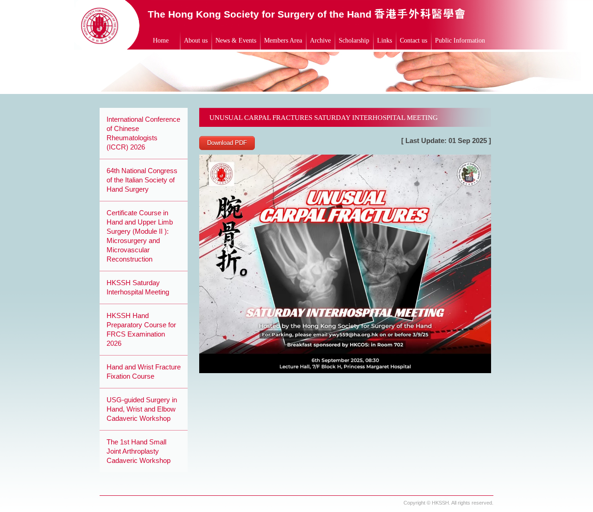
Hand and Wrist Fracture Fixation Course (144, 371)
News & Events (235, 40)
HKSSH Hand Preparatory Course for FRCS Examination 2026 (141, 329)
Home (161, 40)
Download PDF (227, 142)
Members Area (283, 40)
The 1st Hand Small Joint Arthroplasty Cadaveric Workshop (138, 451)
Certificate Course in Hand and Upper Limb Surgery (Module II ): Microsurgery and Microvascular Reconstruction (140, 236)
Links (384, 40)
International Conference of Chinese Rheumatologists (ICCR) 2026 (143, 133)
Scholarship (354, 40)
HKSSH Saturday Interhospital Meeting (138, 287)
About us (196, 40)
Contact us (413, 40)
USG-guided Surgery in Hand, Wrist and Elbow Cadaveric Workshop (142, 409)
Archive (320, 40)
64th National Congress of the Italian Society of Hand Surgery (142, 180)
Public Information (460, 40)
